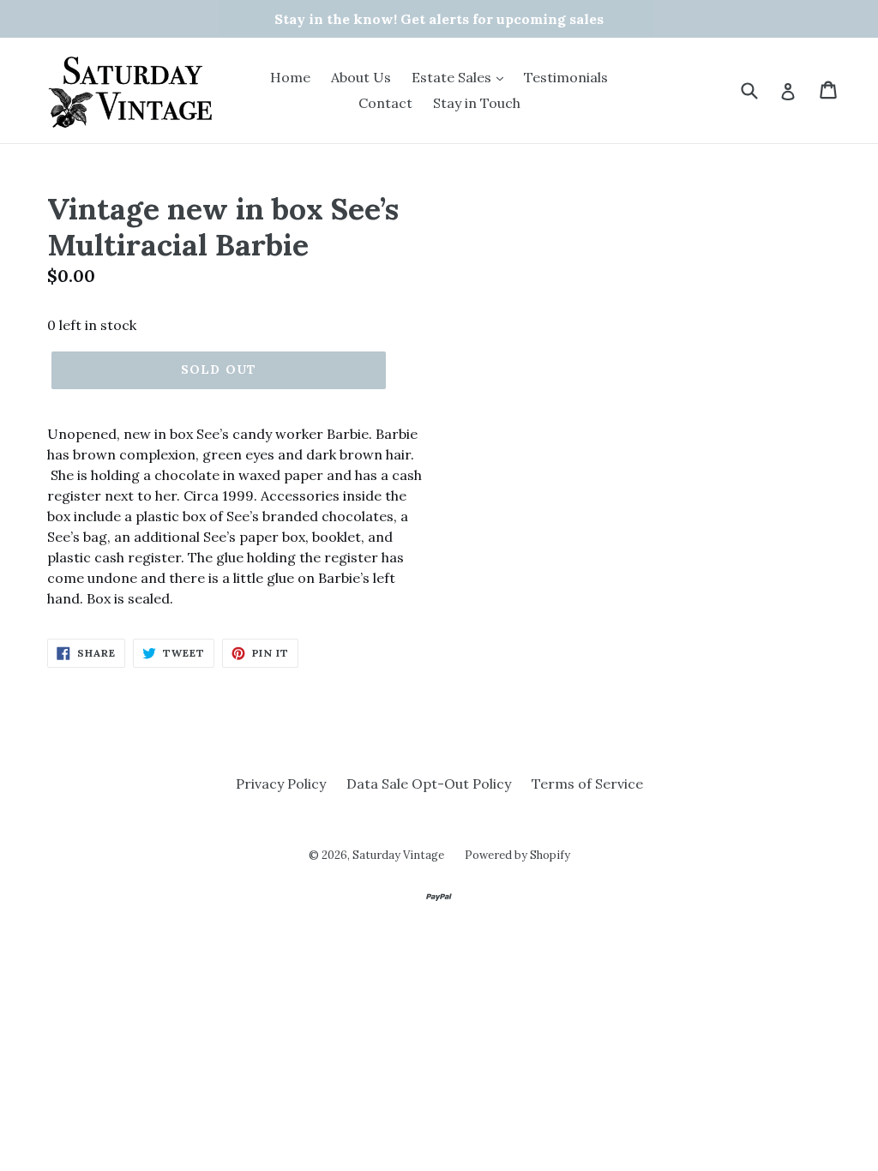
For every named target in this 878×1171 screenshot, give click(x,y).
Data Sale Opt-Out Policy (428, 783)
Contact (385, 102)
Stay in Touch (476, 102)
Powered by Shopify (517, 855)
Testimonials (566, 77)
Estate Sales (453, 77)
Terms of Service (587, 783)
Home (290, 77)
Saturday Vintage (398, 855)
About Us (361, 77)
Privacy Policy (281, 783)
